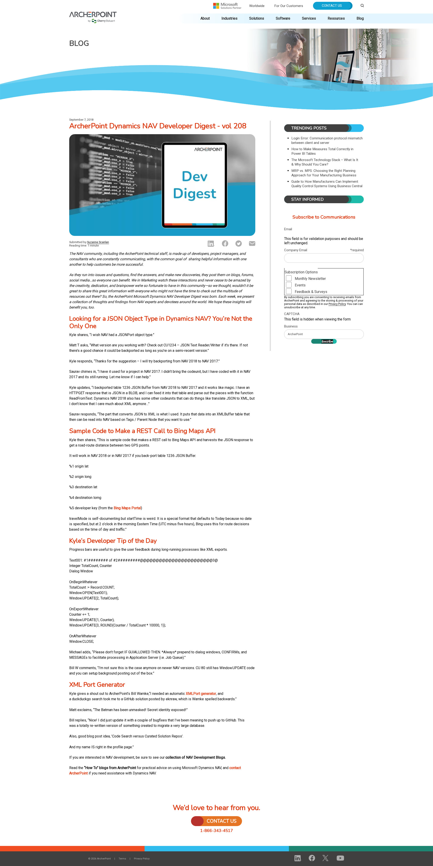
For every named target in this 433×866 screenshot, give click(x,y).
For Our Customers (288, 6)
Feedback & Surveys (311, 292)
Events (300, 285)
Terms (122, 858)
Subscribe (325, 341)
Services (309, 18)
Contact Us (332, 6)
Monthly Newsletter (310, 278)
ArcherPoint (93, 14)
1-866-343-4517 (216, 830)
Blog (360, 18)
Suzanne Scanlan (98, 242)
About (205, 18)
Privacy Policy (337, 304)
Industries (229, 18)
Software (283, 18)
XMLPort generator (201, 693)
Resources (336, 18)
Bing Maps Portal (127, 508)
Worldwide (257, 6)
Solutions (256, 18)
